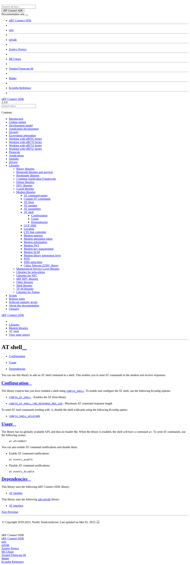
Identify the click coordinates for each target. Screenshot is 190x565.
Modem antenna (33, 235)
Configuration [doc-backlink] (14, 383)
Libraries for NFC (26, 275)
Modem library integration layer (42, 255)
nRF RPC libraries (27, 278)
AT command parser (36, 195)
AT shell (29, 212)
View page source (19, 334)
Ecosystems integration (22, 135)
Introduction (16, 118)
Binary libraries (25, 168)
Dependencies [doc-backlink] (14, 478)
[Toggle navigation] (26, 15)
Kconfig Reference (20, 87)
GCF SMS (30, 225)
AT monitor (30, 205)
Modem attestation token (38, 238)
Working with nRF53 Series (25, 145)
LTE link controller (35, 232)
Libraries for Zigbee (28, 292)
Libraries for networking (30, 272)
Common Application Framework (36, 178)
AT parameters (32, 208)
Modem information (35, 242)
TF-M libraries (24, 288)
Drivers (13, 162)
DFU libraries (24, 185)
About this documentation (24, 305)
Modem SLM (32, 252)
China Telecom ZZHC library (41, 265)
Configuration (39, 215)
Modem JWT (31, 245)
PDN (27, 258)
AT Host (29, 202)
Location (29, 228)
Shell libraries (24, 285)
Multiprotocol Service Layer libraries (37, 268)
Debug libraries (25, 182)
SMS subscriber (33, 262)
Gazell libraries (25, 188)
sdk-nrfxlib (44, 499)
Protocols (14, 152)
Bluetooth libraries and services (34, 172)
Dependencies (39, 222)
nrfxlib (13, 39)
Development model (21, 125)
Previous (13, 512)
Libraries (14, 165)
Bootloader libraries (27, 175)
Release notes (17, 298)
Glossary (14, 308)
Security (14, 132)
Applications (16, 155)
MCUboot (15, 59)
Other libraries (24, 282)
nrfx (11, 30)
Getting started (17, 122)
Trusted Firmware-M (21, 68)
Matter (13, 78)
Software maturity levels (23, 302)
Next (4, 512)
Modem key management (38, 248)
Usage (35, 218)
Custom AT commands (37, 198)
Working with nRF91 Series (25, 138)
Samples (14, 158)
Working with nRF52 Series (25, 148)
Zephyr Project (17, 49)
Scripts (13, 295)
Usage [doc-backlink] (7, 423)
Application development (23, 128)
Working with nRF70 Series (25, 142)
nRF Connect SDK (20, 20)
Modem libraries (25, 192)
